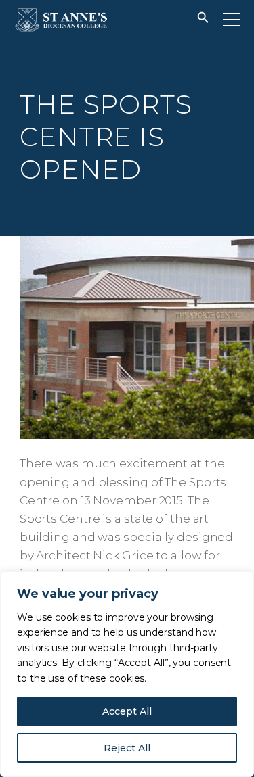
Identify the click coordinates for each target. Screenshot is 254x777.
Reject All (127, 748)
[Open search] (203, 20)
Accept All (127, 711)
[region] (127, 674)
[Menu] (231, 19)
